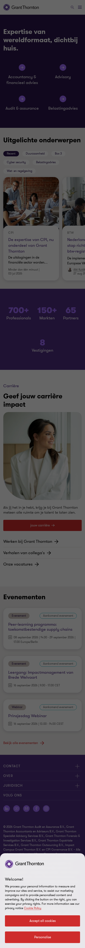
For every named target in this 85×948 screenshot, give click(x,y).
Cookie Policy (32, 908)
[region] (42, 900)
